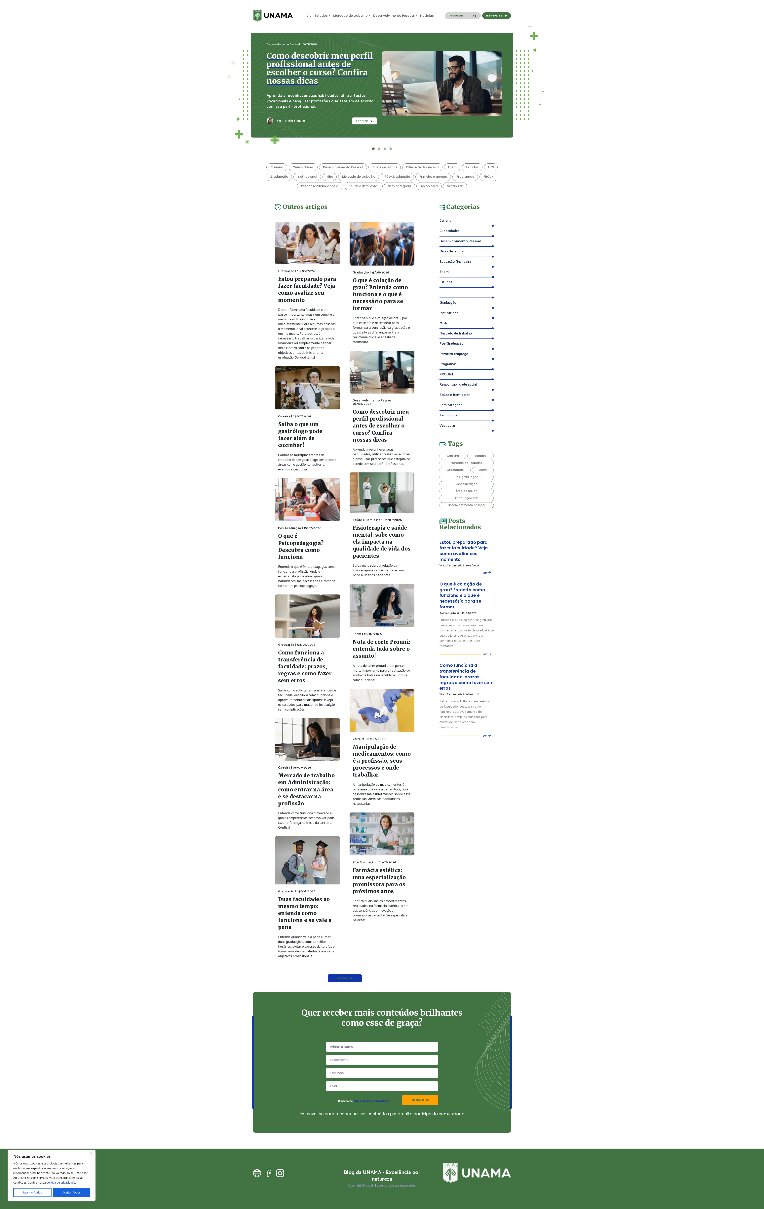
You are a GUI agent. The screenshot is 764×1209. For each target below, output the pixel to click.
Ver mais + (344, 969)
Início (307, 15)
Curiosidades (303, 159)
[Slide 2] (379, 140)
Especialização (466, 476)
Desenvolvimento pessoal (466, 497)
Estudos (321, 15)
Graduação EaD (466, 490)
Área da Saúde (466, 483)
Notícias (427, 15)
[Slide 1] (373, 140)
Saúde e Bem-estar (364, 178)
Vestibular (455, 178)
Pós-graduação (466, 469)
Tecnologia (429, 178)
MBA (329, 168)
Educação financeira (422, 159)
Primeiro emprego (433, 168)
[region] (52, 1175)
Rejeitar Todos (32, 1192)
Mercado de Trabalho (467, 455)
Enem (452, 159)
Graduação (279, 168)
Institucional (307, 168)
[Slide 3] (385, 140)
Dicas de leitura (384, 159)
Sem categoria (399, 178)
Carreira (276, 159)
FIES (491, 159)
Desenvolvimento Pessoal (394, 15)
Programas (465, 168)
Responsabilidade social (320, 178)
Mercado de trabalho (350, 15)
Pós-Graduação (397, 168)
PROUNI (488, 168)
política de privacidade (61, 1182)
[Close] (91, 1153)
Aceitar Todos (71, 1192)
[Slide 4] (390, 140)
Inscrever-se (420, 1092)
